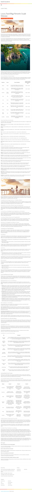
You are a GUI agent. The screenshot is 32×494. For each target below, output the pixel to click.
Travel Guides (9, 483)
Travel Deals (2, 483)
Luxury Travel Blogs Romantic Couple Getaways (13, 14)
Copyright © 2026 (3, 491)
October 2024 (25, 469)
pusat (4, 18)
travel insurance (5, 2)
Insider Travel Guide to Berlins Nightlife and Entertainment (8, 469)
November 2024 (19, 469)
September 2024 (19, 470)
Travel (12, 18)
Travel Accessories (10, 482)
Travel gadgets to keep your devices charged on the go (7, 474)
